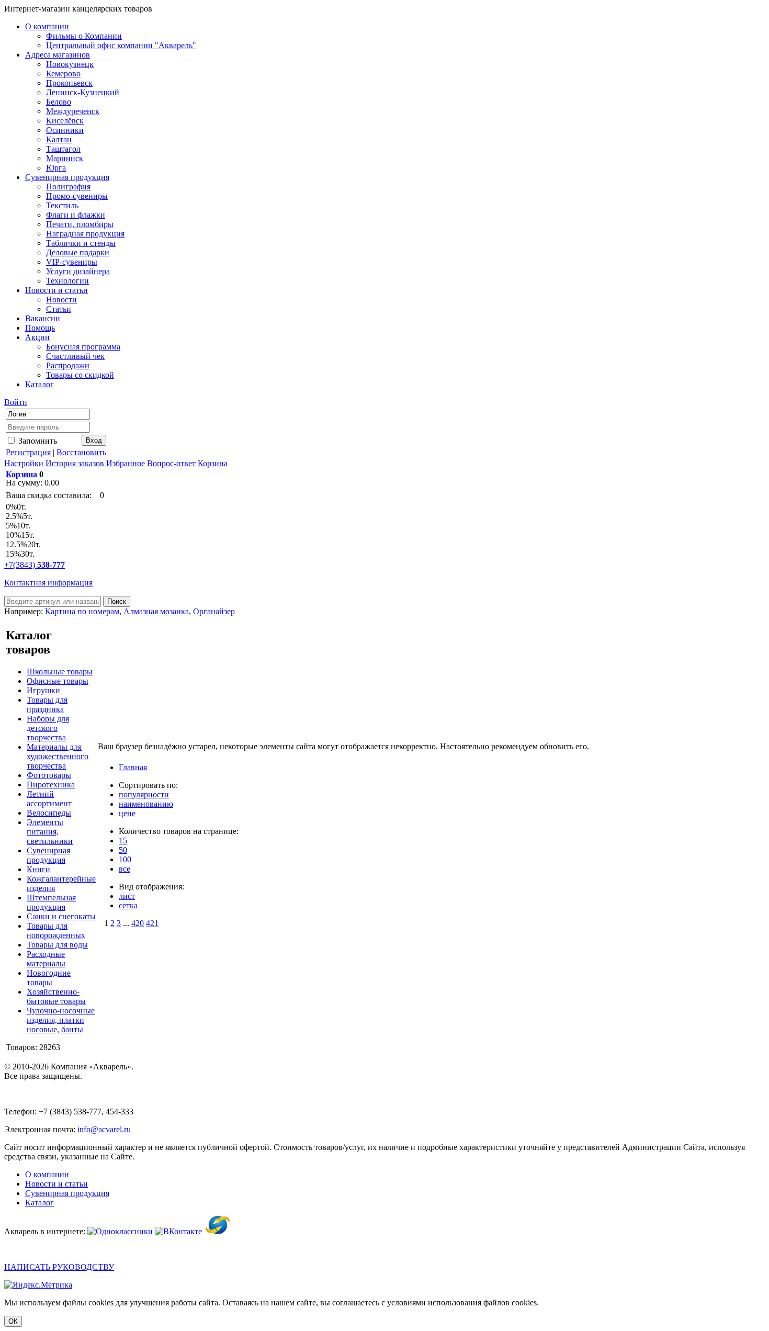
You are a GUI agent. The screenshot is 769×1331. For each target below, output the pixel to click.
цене (127, 813)
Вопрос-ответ (171, 463)
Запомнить (36, 440)
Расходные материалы (46, 959)
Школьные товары (60, 671)
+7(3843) (34, 564)
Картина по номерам (82, 611)
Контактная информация (48, 582)
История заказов (75, 463)
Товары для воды (57, 944)
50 (123, 849)
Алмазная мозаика (156, 611)
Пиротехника (51, 784)
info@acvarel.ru (104, 1129)
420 (137, 923)
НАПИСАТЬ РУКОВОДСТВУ (59, 1266)
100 (125, 859)
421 (152, 923)
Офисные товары (57, 680)
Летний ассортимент (49, 798)
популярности (144, 794)
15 (123, 840)
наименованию (146, 803)
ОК (13, 1321)
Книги (38, 869)
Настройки (23, 463)
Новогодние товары (49, 977)
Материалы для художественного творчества (57, 756)
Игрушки (43, 690)
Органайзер (214, 611)
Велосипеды (49, 812)
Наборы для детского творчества (48, 728)
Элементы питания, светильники (50, 831)
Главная (133, 767)
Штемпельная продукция (51, 902)
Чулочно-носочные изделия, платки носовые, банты (61, 1020)
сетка (128, 905)
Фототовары (49, 775)
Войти (15, 402)
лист (127, 896)
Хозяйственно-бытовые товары (56, 996)
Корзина (213, 463)
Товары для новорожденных (56, 930)
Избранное (125, 463)
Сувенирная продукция (48, 855)
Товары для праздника (47, 704)
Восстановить (81, 452)
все (124, 868)
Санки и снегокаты (61, 916)
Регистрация (28, 452)
